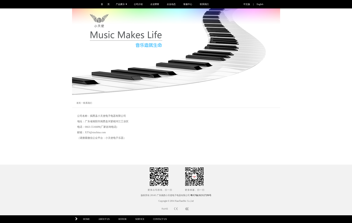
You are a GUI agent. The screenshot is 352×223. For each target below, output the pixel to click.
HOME (86, 219)
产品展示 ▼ (121, 4)
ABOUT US (104, 219)
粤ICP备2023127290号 (200, 195)
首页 (78, 103)
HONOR (122, 219)
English (260, 4)
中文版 (246, 4)
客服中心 (187, 4)
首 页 (105, 4)
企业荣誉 (154, 4)
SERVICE (139, 219)
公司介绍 (138, 4)
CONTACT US (160, 219)
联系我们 (204, 4)
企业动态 (171, 4)
